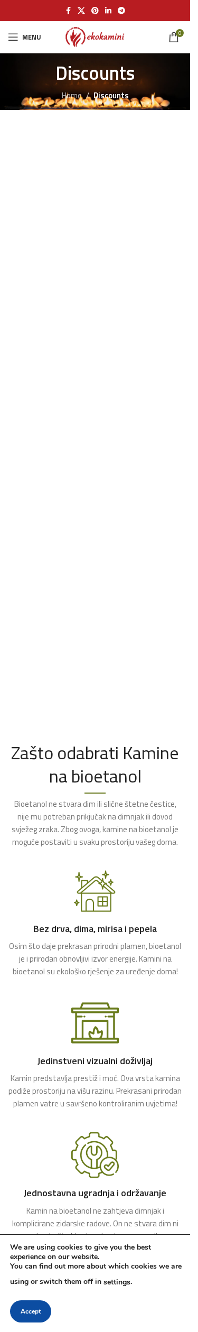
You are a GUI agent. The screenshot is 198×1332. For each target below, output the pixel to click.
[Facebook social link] (68, 11)
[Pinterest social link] (95, 11)
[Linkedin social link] (108, 11)
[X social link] (81, 11)
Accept (31, 1311)
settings (116, 1282)
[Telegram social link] (121, 11)
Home (72, 95)
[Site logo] (95, 36)
